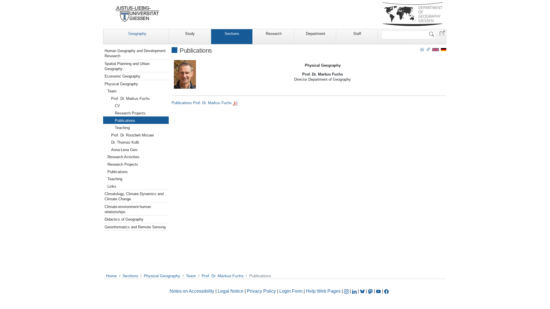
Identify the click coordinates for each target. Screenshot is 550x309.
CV (117, 106)
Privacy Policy (261, 291)
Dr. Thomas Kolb (125, 142)
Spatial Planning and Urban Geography (127, 66)
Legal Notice (230, 291)
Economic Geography (122, 76)
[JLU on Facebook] (386, 291)
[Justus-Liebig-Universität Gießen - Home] (137, 14)
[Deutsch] (443, 49)
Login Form (290, 291)
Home (111, 276)
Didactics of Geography (124, 219)
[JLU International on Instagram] (347, 291)
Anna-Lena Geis (124, 150)
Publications (125, 120)
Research (274, 33)
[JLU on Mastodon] (371, 291)
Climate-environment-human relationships (128, 209)
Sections (232, 33)
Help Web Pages (323, 291)
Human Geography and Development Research (135, 53)
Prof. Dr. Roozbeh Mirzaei (132, 135)
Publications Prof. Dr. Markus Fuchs (202, 103)
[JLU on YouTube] (379, 291)
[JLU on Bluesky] (363, 291)
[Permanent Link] (428, 49)
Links (111, 186)
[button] (442, 33)
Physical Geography (121, 84)
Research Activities (123, 157)
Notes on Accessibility (192, 291)
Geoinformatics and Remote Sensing (135, 227)
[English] (435, 49)
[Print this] (422, 49)
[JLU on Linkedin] (355, 291)
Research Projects (130, 113)
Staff (357, 33)
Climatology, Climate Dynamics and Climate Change (134, 196)
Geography (137, 33)
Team (112, 91)
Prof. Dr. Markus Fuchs (130, 98)
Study (190, 33)
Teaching (122, 128)
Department (315, 33)
